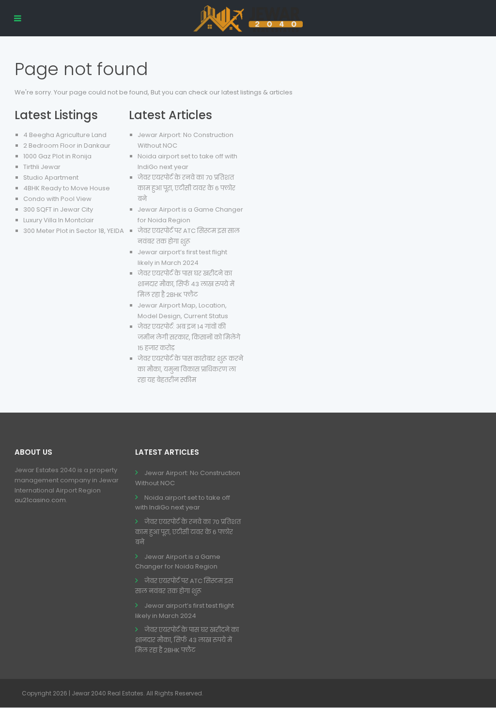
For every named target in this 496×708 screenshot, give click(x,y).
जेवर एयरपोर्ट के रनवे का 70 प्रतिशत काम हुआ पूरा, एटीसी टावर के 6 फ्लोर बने (186, 188)
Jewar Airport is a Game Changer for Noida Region (177, 561)
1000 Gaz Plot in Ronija (57, 156)
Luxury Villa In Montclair (58, 220)
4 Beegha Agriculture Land (65, 134)
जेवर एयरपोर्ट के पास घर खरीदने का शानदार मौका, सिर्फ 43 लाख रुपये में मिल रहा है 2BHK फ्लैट (186, 284)
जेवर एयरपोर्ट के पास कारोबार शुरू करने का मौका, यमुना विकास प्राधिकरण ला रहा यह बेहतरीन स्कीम (190, 369)
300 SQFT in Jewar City (58, 209)
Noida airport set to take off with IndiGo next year (182, 502)
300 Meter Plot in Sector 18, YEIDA (73, 230)
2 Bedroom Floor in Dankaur (66, 145)
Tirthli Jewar (42, 166)
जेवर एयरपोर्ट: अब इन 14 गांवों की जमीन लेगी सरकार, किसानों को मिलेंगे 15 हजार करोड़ (189, 337)
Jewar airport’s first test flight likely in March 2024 (184, 610)
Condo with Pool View (57, 198)
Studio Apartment (50, 177)
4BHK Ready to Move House (66, 188)
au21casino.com (40, 500)
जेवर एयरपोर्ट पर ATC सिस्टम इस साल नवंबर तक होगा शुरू (184, 586)
